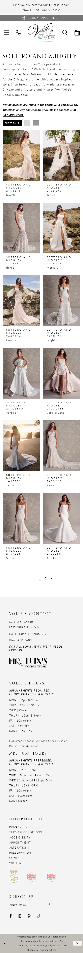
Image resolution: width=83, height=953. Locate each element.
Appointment (20, 842)
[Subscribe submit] (48, 904)
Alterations (19, 847)
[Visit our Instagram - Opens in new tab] (20, 916)
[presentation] (21, 155)
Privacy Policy (21, 827)
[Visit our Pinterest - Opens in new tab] (29, 916)
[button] (12, 123)
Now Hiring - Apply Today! (41, 10)
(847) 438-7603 (20, 640)
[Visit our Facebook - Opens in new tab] (10, 916)
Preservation (20, 852)
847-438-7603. (13, 115)
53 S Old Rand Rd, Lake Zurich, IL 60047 (24, 624)
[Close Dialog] (4, 943)
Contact (16, 858)
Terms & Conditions (25, 832)
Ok (78, 943)
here (53, 950)
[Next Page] (51, 578)
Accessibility (19, 837)
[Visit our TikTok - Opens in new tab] (38, 916)
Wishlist (16, 863)
